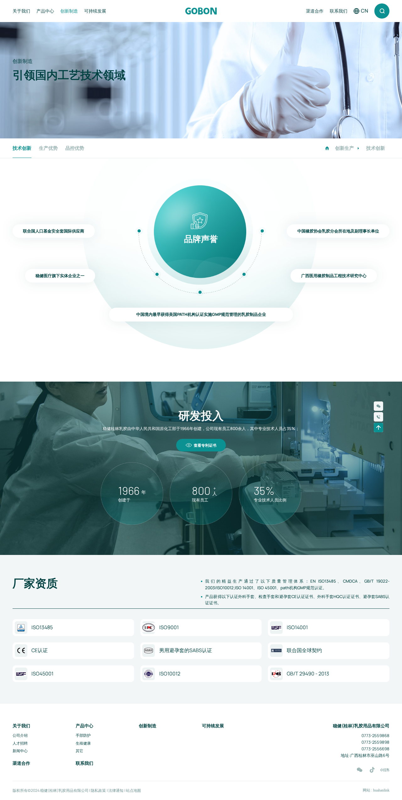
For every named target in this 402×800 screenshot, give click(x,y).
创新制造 (69, 11)
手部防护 (83, 735)
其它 (79, 750)
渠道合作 (314, 11)
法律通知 (116, 790)
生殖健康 (83, 743)
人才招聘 (20, 743)
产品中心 (45, 11)
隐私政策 (99, 790)
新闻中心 (20, 750)
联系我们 (338, 11)
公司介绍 (20, 735)
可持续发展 (95, 11)
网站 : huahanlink (376, 790)
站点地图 (133, 790)
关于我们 (21, 11)
